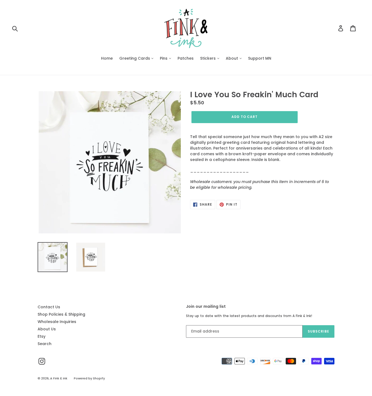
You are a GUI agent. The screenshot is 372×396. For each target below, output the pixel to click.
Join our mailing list (206, 306)
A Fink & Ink (58, 378)
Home (107, 58)
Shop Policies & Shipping (61, 314)
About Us (47, 329)
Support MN (259, 58)
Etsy (41, 336)
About (232, 58)
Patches (186, 58)
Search (44, 343)
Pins (164, 58)
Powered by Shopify (89, 378)
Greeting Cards (135, 58)
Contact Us (49, 307)
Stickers (208, 58)
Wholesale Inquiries (57, 321)
